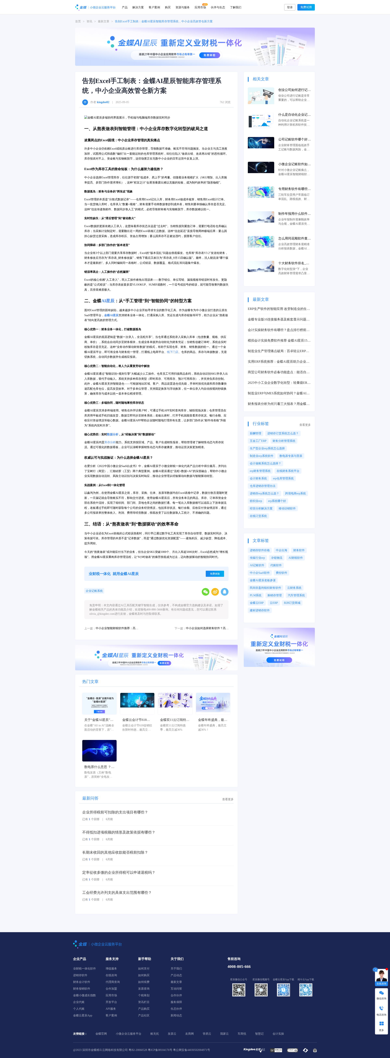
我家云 (224, 1033)
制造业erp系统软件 (261, 455)
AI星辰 (108, 300)
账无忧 (154, 1033)
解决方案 (138, 7)
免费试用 (306, 7)
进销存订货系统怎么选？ (283, 433)
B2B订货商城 (292, 602)
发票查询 (144, 988)
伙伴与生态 (218, 7)
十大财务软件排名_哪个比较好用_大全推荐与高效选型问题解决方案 (294, 263)
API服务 (111, 1008)
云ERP (274, 602)
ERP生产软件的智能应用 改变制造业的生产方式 (279, 309)
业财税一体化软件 (84, 968)
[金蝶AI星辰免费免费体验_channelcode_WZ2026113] (195, 46)
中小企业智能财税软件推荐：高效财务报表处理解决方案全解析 (117, 628)
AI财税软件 (295, 557)
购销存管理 (275, 595)
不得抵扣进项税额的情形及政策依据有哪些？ (118, 832)
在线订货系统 (258, 516)
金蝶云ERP (257, 602)
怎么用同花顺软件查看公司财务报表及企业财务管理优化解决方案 (294, 239)
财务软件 (299, 550)
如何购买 (144, 975)
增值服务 (111, 968)
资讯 (89, 21)
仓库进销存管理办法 (262, 485)
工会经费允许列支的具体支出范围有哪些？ (117, 893)
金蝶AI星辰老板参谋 (263, 580)
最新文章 (103, 21)
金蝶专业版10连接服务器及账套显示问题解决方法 (279, 320)
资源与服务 (183, 7)
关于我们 (176, 968)
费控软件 (281, 572)
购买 (168, 7)
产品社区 (144, 1015)
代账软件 (276, 565)
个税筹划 (144, 995)
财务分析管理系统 (284, 440)
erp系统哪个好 (277, 501)
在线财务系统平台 (288, 470)
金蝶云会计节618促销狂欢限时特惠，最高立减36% (137, 720)
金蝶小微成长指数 (84, 995)
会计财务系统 (258, 478)
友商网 (189, 1033)
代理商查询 (113, 982)
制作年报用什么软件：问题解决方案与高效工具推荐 (294, 214)
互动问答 (176, 988)
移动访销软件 (287, 508)
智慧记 (259, 1033)
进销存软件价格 (260, 550)
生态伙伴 (176, 1008)
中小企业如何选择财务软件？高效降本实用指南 (207, 628)
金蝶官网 (101, 1033)
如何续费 (144, 982)
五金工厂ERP (258, 440)
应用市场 (200, 7)
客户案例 (154, 7)
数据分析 (112, 434)
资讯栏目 (144, 1002)
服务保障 (176, 1002)
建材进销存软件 (260, 610)
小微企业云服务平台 (128, 1033)
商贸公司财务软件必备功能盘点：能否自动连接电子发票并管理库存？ (279, 372)
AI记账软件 (257, 565)
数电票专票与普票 (291, 455)
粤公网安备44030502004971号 (191, 1050)
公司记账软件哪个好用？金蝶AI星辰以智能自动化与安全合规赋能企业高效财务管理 (294, 140)
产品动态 (176, 975)
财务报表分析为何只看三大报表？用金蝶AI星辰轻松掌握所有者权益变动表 (279, 404)
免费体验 (215, 573)
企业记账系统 (94, 590)
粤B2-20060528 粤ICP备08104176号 (150, 1050)
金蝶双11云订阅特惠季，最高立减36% (174, 720)
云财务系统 (294, 587)
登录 (290, 7)
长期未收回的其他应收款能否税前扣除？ (115, 852)
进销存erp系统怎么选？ (264, 493)
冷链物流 (276, 557)
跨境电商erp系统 (295, 493)
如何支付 (144, 968)
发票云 (172, 1033)
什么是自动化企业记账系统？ (294, 115)
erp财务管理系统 (260, 470)
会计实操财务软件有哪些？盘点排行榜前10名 (279, 330)
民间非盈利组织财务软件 (265, 587)
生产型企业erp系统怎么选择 (267, 448)
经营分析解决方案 (261, 508)
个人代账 (78, 1008)
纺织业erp (256, 501)
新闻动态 (176, 1015)
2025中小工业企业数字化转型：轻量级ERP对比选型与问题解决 (278, 383)
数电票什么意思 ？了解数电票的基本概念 (99, 767)
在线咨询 (111, 975)
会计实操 (278, 1033)
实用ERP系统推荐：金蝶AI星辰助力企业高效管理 (278, 362)
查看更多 (228, 799)
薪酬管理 (255, 433)
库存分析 (110, 442)
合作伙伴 (176, 995)
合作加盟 (111, 988)
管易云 (207, 1033)
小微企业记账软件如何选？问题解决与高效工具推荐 (294, 164)
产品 (125, 7)
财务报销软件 (81, 988)
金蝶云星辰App (82, 1015)
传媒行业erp (257, 557)
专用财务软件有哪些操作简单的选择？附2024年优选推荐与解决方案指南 (294, 189)
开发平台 (111, 1002)
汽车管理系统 (296, 595)
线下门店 (172, 352)
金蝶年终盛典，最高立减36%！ (212, 720)
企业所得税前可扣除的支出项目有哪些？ (115, 812)
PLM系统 (255, 595)
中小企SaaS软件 (260, 572)
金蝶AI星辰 (111, 315)
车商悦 (242, 1033)
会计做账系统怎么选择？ (265, 463)
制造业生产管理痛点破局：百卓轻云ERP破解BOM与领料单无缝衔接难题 (278, 351)
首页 (78, 21)
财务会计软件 (81, 982)
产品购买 (144, 1008)
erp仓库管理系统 (283, 478)
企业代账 (78, 1002)
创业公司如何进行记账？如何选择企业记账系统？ (294, 90)
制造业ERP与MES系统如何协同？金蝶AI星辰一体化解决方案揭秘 (279, 393)
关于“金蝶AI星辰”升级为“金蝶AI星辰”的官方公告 (98, 720)
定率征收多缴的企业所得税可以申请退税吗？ (118, 872)
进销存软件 (80, 975)
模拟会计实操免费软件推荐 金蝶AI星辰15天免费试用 (279, 341)
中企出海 (281, 550)
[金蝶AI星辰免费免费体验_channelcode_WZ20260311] (156, 657)
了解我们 (235, 7)
